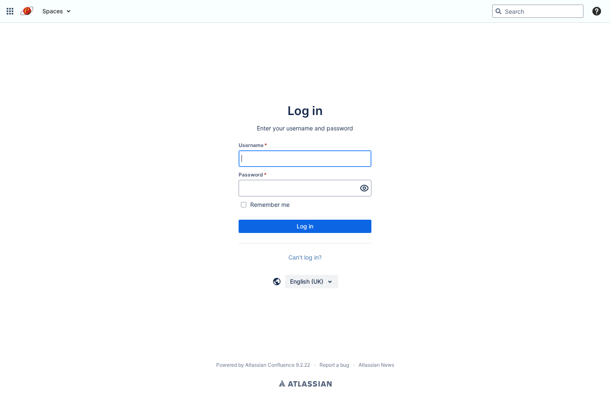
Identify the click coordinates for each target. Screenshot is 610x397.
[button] (10, 11)
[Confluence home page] (27, 11)
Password (253, 175)
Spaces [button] (52, 11)
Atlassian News (376, 365)
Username (253, 145)
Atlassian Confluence (270, 365)
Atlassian (305, 383)
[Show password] (364, 188)
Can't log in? (305, 257)
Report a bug (334, 365)
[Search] (498, 11)
